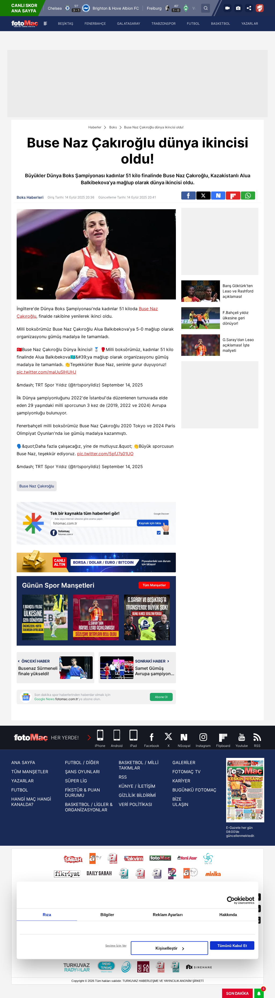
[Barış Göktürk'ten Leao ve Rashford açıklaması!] (200, 291)
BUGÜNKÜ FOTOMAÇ (194, 790)
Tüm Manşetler (154, 585)
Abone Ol (161, 697)
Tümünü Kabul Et (232, 945)
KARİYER (181, 780)
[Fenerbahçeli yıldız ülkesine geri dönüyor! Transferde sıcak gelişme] (45, 617)
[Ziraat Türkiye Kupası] (260, 8)
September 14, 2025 (122, 385)
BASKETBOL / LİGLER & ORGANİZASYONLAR (89, 807)
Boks (113, 127)
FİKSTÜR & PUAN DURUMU (82, 792)
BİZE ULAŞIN (180, 801)
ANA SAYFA (23, 762)
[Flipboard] (233, 195)
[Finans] (96, 561)
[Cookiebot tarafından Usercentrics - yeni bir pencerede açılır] (230, 900)
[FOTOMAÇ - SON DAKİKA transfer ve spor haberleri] (24, 23)
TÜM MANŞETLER (29, 771)
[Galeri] (238, 8)
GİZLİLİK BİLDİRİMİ (137, 795)
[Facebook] (188, 195)
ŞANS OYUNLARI (82, 771)
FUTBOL (19, 790)
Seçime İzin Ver (115, 945)
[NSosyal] (218, 195)
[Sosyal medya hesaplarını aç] (249, 8)
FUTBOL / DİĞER (82, 762)
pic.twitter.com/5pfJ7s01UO (105, 453)
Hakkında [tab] (228, 914)
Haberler (94, 127)
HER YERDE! (65, 737)
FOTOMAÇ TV (186, 771)
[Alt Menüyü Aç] (45, 23)
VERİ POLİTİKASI (135, 804)
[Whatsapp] (248, 195)
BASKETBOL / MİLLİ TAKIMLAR (138, 765)
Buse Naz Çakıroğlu (36, 486)
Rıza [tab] (47, 914)
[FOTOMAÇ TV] (227, 8)
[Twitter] (203, 195)
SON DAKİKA (237, 993)
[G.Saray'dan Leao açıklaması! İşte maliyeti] (200, 345)
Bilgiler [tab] (107, 914)
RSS (123, 777)
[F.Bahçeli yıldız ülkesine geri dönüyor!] (200, 318)
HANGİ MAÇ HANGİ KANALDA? (31, 801)
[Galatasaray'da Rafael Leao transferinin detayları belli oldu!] (96, 617)
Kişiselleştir (166, 948)
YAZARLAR (22, 780)
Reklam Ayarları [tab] (168, 914)
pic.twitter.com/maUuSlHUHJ (46, 372)
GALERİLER (183, 762)
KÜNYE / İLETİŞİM (137, 786)
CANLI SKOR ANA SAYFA (24, 8)
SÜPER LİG (76, 780)
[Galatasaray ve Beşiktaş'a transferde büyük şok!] (147, 617)
